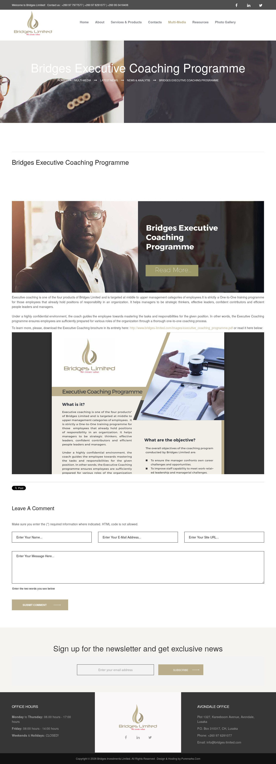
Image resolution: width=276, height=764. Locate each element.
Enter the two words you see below (33, 588)
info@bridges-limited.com (224, 742)
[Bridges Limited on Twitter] (260, 5)
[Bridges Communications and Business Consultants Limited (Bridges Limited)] (33, 22)
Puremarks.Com (190, 758)
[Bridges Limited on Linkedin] (248, 5)
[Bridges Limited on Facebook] (236, 5)
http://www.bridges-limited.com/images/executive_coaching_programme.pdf (181, 328)
